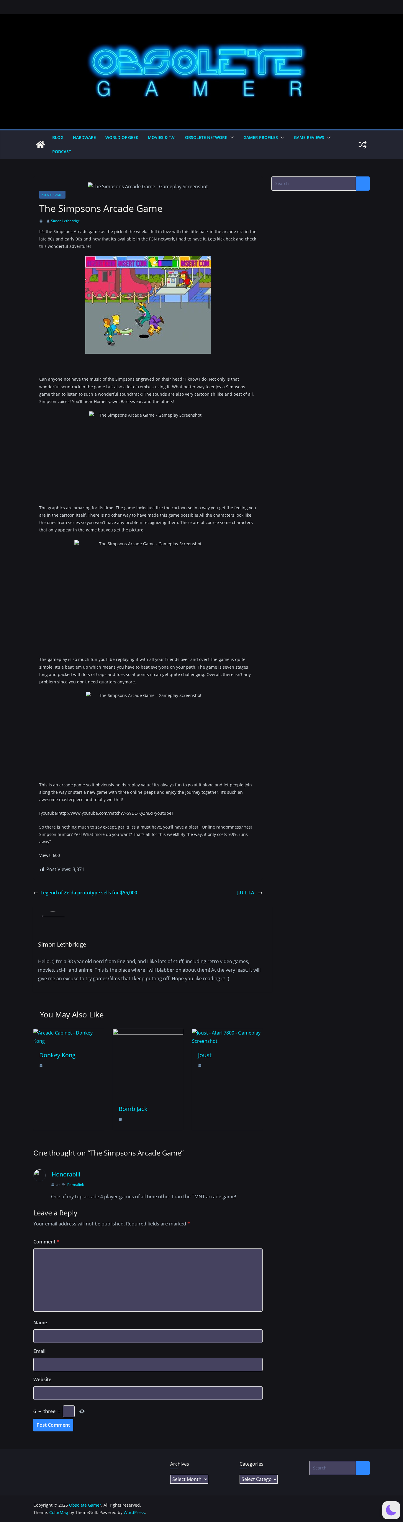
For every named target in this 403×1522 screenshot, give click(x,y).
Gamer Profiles (260, 137)
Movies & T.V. (162, 137)
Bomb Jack (133, 1109)
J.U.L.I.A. (246, 892)
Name (40, 1322)
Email (39, 1351)
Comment (46, 1241)
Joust (205, 1055)
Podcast (61, 151)
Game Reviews (309, 137)
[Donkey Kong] (68, 1033)
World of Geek (121, 137)
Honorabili (66, 1174)
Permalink (75, 1184)
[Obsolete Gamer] (40, 145)
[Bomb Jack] (148, 1033)
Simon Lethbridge (65, 220)
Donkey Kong (57, 1055)
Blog (57, 137)
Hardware (84, 137)
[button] (230, 137)
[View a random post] (363, 145)
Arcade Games (52, 195)
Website (42, 1379)
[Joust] (227, 1033)
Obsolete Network (206, 137)
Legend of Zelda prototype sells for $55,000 (88, 892)
